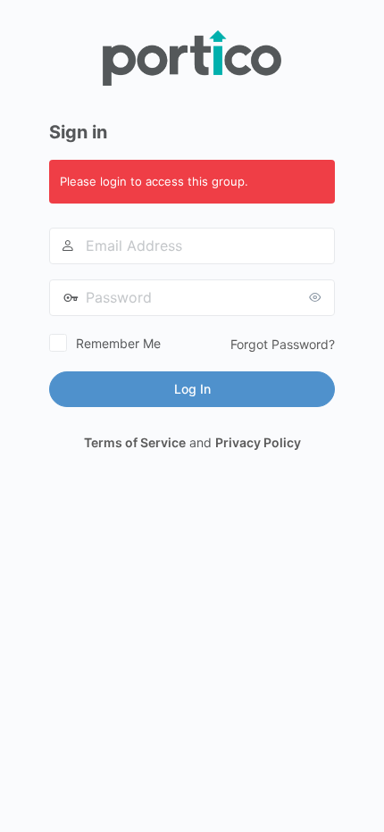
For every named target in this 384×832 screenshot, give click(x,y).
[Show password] (317, 297)
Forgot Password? (282, 344)
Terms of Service (135, 442)
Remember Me (118, 343)
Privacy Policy (258, 442)
